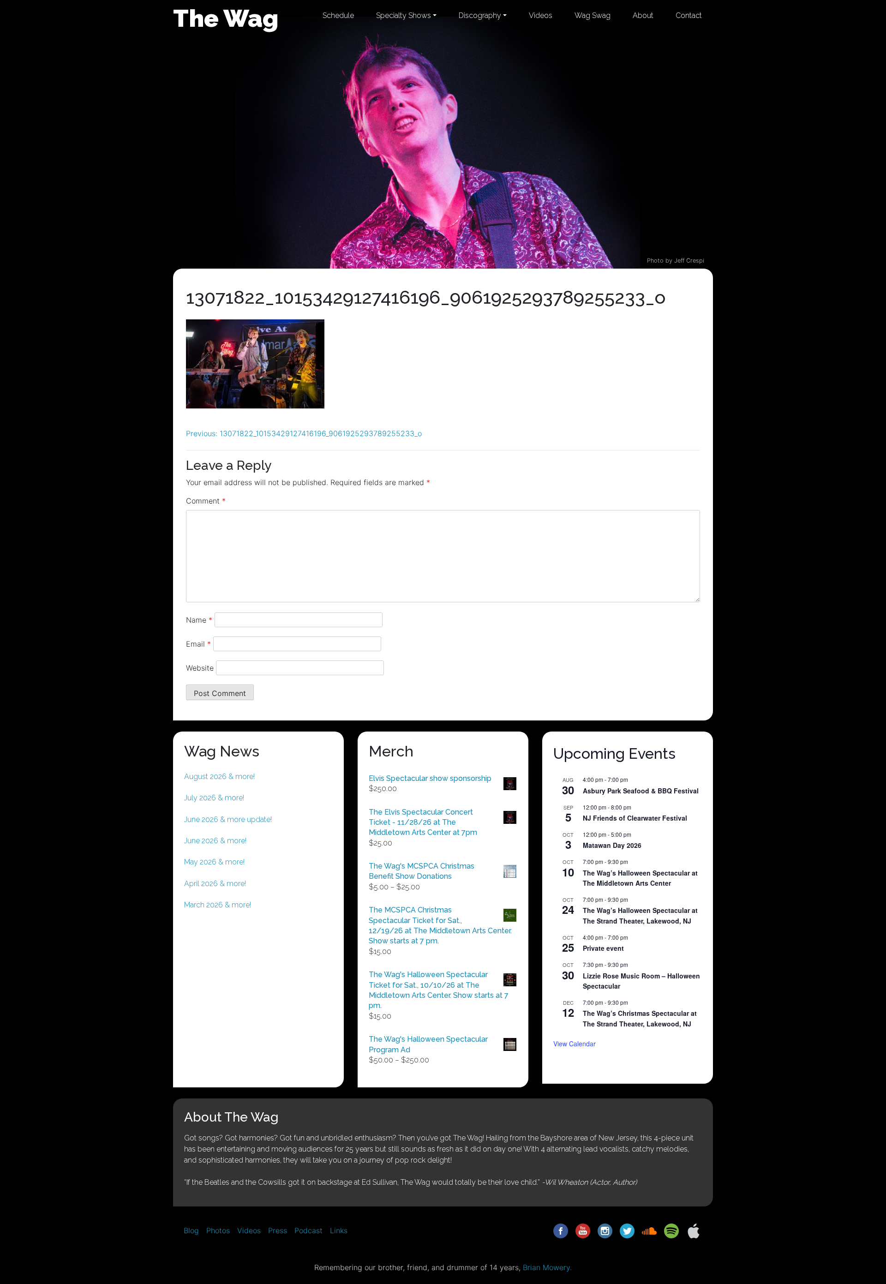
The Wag (226, 18)
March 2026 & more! (217, 904)
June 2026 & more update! (228, 819)
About (643, 15)
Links (338, 1230)
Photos (218, 1230)
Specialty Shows (403, 15)
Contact (689, 15)
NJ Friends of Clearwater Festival (635, 817)
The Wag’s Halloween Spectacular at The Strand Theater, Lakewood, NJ (640, 915)
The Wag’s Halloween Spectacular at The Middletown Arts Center (640, 878)
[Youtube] (582, 1230)
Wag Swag (593, 15)
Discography (480, 15)
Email (198, 643)
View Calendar (574, 1043)
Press (277, 1230)
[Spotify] (671, 1230)
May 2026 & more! (214, 862)
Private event (603, 948)
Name (199, 619)
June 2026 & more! (215, 840)
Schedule (338, 15)
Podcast (308, 1230)
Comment (206, 500)
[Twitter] (627, 1230)
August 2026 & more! (219, 776)
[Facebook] (560, 1230)
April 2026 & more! (215, 883)
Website (200, 667)
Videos (540, 15)
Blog (191, 1230)
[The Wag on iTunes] (693, 1230)
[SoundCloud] (649, 1230)
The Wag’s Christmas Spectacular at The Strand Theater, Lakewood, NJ (640, 1018)
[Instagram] (605, 1230)
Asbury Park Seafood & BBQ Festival (641, 790)
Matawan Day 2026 (612, 845)
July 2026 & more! (214, 797)
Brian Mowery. (547, 1267)
